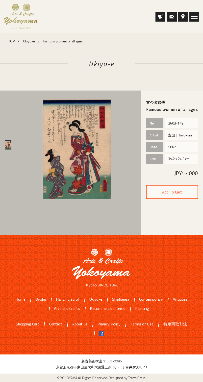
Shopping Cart (27, 324)
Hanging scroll (67, 299)
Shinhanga (120, 299)
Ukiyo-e (29, 41)
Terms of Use (141, 324)
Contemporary (151, 299)
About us (80, 324)
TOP (11, 41)
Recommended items (107, 308)
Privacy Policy (109, 324)
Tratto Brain (136, 377)
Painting (142, 308)
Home (20, 299)
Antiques (180, 299)
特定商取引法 (175, 324)
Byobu (40, 299)
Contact (55, 324)
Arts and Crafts (67, 308)
